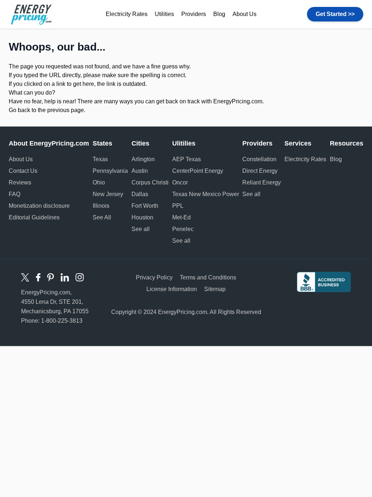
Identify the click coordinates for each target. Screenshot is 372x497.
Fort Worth (145, 206)
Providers (193, 14)
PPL (177, 206)
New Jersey (108, 194)
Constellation (259, 159)
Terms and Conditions (208, 277)
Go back (19, 110)
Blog (219, 14)
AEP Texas (186, 159)
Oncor (180, 182)
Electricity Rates (126, 14)
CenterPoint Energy (197, 171)
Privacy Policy (154, 277)
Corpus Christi (150, 182)
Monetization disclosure (39, 206)
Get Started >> (335, 14)
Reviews (20, 182)
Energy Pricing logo (32, 14)
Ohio (99, 182)
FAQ (14, 194)
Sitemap (215, 289)
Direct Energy (260, 171)
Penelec (183, 229)
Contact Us (23, 171)
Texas (100, 159)
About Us (244, 14)
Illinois (101, 206)
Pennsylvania (110, 171)
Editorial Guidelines (34, 217)
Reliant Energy (261, 182)
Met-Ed (181, 217)
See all (141, 229)
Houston (142, 217)
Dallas (140, 194)
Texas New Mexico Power (205, 194)
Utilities (164, 14)
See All (102, 217)
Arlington (143, 159)
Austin (140, 171)
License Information (171, 289)
